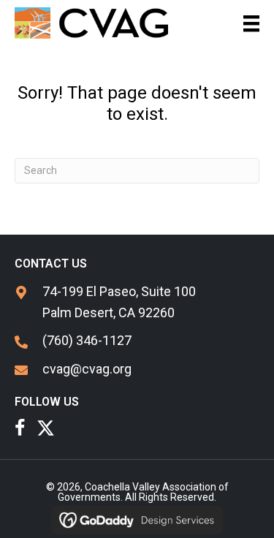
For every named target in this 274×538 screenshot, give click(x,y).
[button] (20, 428)
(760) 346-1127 (87, 340)
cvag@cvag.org (87, 368)
